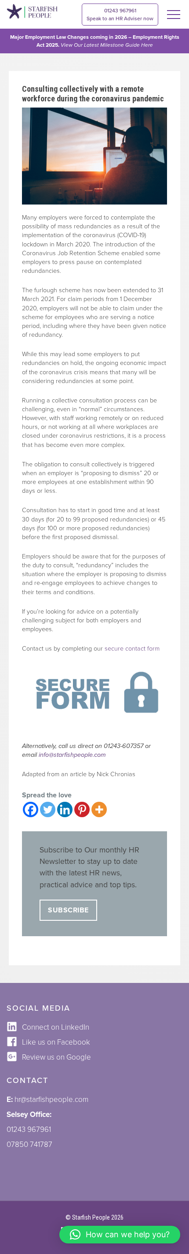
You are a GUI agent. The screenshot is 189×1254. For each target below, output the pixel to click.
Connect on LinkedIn (55, 1027)
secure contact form (132, 648)
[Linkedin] (65, 809)
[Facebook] (30, 809)
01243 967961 (120, 14)
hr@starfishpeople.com (51, 1099)
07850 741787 (29, 1144)
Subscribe (68, 910)
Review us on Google (56, 1057)
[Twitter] (47, 809)
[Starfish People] (32, 13)
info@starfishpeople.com (72, 755)
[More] (99, 809)
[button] (119, 1234)
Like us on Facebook (56, 1042)
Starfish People (91, 1217)
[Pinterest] (82, 809)
